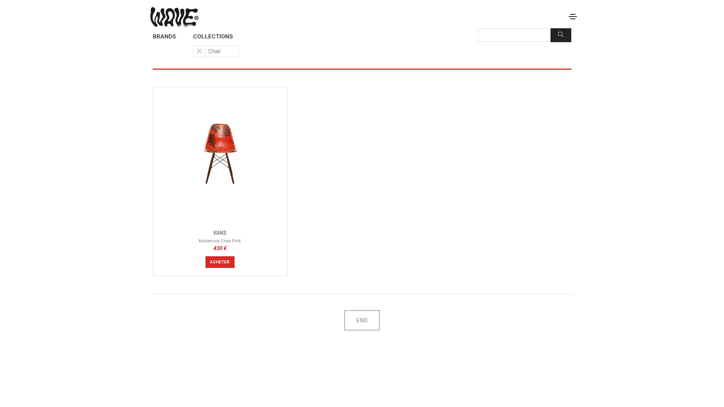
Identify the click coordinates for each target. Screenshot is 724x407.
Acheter (220, 262)
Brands (164, 36)
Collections (213, 36)
